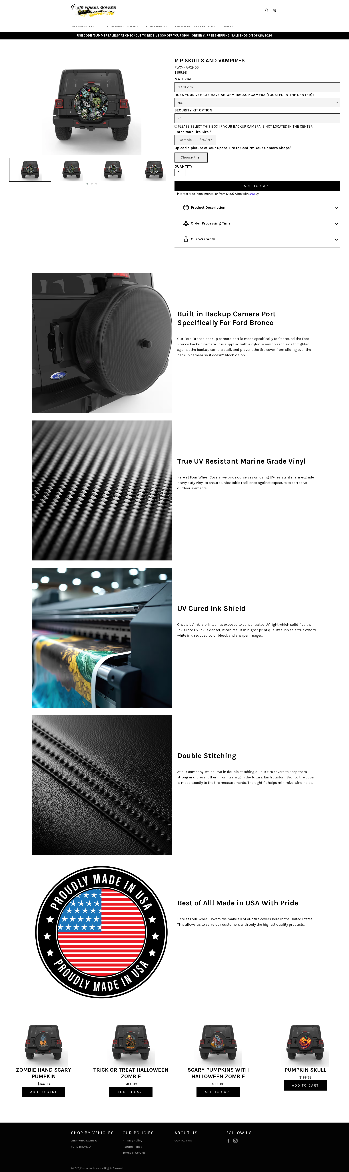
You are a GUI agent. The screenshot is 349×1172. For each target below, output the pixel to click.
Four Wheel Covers (90, 1168)
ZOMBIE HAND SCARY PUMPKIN (43, 1073)
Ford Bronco (156, 26)
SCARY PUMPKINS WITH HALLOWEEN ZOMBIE (218, 1073)
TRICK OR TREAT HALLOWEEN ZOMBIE (131, 1073)
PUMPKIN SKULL (305, 1070)
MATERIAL (183, 79)
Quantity (183, 166)
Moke (228, 26)
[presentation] (6, 171)
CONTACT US (183, 1140)
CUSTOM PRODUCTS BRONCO (194, 26)
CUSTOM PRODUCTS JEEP (120, 26)
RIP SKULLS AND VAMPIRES (209, 60)
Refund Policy (132, 1146)
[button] (87, 183)
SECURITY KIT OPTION (193, 110)
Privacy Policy (132, 1140)
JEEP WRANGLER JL (84, 1140)
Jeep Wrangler (82, 26)
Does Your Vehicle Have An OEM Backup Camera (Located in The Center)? (244, 95)
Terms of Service (134, 1152)
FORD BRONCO (81, 1146)
